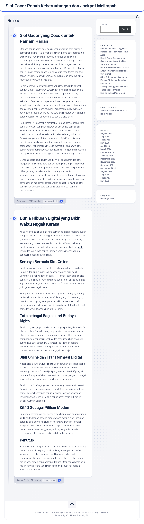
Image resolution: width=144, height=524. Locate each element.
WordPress (71, 515)
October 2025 (106, 165)
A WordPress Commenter (112, 110)
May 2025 (104, 181)
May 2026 (104, 143)
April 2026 (105, 146)
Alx (87, 515)
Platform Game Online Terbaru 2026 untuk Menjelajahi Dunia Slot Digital (114, 70)
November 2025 (107, 162)
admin (39, 201)
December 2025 (107, 159)
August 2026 (106, 133)
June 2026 (105, 140)
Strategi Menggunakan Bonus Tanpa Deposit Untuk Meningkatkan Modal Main (114, 89)
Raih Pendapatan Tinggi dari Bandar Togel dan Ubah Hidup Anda (114, 51)
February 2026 (107, 152)
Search (103, 24)
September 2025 (108, 168)
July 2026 (104, 136)
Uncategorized (50, 201)
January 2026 (106, 155)
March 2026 (105, 149)
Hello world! (106, 114)
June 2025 (105, 178)
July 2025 (104, 174)
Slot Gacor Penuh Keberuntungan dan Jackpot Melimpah (61, 5)
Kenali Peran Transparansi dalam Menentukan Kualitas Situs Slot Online (113, 61)
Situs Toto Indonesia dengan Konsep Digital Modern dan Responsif (113, 80)
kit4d (34, 122)
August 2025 (106, 171)
